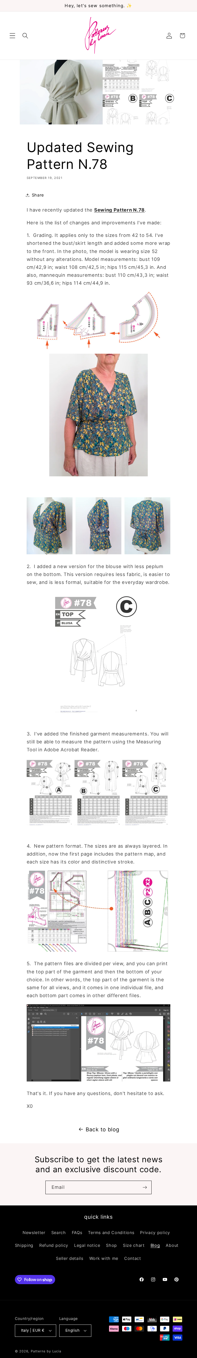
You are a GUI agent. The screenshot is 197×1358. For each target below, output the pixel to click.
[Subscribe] (144, 1187)
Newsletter (34, 1232)
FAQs (77, 1232)
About (172, 1245)
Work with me (103, 1258)
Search (58, 1232)
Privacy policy (155, 1232)
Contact (132, 1258)
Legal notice (87, 1245)
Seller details (69, 1258)
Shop (111, 1245)
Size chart (134, 1245)
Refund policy (53, 1245)
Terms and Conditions (111, 1232)
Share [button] (38, 195)
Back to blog (102, 1129)
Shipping (24, 1245)
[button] (12, 35)
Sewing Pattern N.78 (119, 210)
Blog (155, 1245)
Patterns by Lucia (46, 1351)
